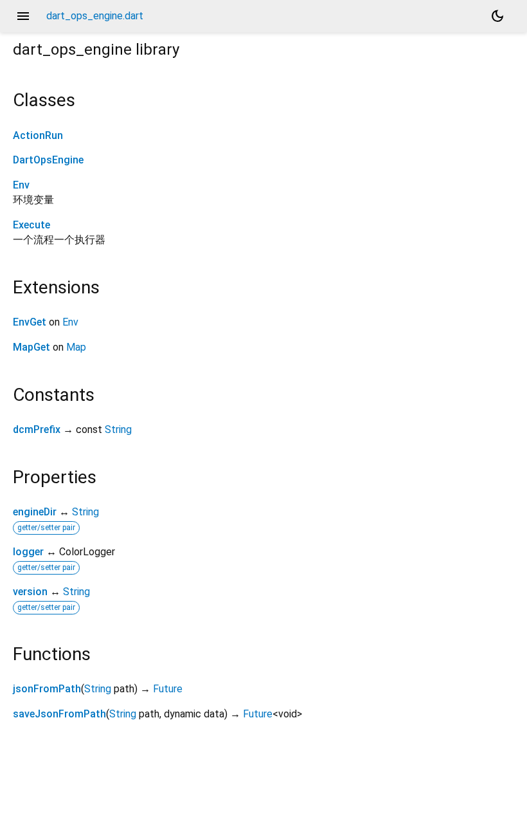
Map (76, 347)
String (118, 429)
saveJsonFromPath (59, 714)
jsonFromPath (47, 689)
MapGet (31, 347)
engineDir (35, 512)
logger (28, 552)
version (30, 592)
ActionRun (38, 135)
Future (168, 689)
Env (21, 185)
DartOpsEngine (48, 160)
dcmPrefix (36, 429)
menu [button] (23, 16)
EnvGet (29, 322)
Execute (31, 225)
